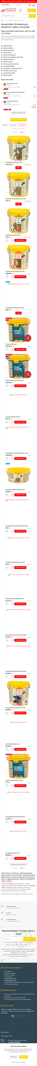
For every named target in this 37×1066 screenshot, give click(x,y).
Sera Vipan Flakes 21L (12, 101)
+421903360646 (5, 4)
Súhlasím (23, 1057)
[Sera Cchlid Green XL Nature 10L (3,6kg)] (18, 620)
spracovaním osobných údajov (15, 942)
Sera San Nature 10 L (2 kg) (13, 853)
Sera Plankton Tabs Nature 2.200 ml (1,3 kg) (17, 453)
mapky (32, 951)
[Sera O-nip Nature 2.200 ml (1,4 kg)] (18, 584)
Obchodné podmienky (10, 973)
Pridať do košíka (20, 240)
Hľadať (32, 16)
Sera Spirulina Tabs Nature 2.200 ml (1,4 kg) (17, 525)
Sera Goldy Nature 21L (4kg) (13, 416)
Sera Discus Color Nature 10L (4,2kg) (15, 271)
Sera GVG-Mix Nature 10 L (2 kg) (14, 162)
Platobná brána (8, 977)
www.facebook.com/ (10, 978)
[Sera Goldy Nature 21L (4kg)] (18, 402)
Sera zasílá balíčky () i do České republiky (18, 999)
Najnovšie (4, 125)
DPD (3, 887)
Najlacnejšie (13, 125)
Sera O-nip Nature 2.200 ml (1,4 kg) (15, 598)
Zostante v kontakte (9, 975)
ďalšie (22, 132)
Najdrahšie (22, 125)
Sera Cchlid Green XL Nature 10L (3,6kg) (16, 635)
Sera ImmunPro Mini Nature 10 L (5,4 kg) (16, 198)
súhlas (30, 1049)
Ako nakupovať (8, 971)
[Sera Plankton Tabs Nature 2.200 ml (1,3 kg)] (18, 439)
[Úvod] (8, 10)
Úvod (2, 20)
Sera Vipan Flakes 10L (12, 83)
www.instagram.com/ (10, 980)
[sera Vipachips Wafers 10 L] (18, 729)
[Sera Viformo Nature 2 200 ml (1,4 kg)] (18, 475)
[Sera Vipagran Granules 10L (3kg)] (18, 766)
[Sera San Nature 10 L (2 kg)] (18, 839)
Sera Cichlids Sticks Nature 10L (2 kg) (15, 816)
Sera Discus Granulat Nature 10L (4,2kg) (16, 671)
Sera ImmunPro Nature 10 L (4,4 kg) (15, 307)
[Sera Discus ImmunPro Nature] (18, 220)
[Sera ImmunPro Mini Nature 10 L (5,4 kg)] (18, 184)
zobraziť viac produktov (17, 112)
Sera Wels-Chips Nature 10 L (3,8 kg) (15, 562)
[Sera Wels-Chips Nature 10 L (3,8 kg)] (18, 548)
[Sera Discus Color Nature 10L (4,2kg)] (18, 257)
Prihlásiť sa (28, 939)
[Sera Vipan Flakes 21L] (18, 330)
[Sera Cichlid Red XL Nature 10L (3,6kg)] (18, 693)
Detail (18, 167)
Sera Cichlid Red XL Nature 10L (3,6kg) (15, 707)
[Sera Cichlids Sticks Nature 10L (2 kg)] (18, 802)
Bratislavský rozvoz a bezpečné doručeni (15, 997)
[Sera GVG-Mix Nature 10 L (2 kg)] (18, 148)
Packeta (33, 885)
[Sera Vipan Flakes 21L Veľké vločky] (18, 366)
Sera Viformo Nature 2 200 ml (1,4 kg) (15, 489)
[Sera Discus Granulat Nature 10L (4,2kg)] (18, 657)
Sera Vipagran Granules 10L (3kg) (14, 780)
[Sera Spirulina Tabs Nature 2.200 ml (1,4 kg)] (18, 511)
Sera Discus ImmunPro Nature (13, 235)
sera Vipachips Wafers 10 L (13, 744)
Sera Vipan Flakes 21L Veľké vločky (15, 380)
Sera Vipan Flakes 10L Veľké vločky (15, 92)
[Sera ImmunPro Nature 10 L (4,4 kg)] (18, 293)
